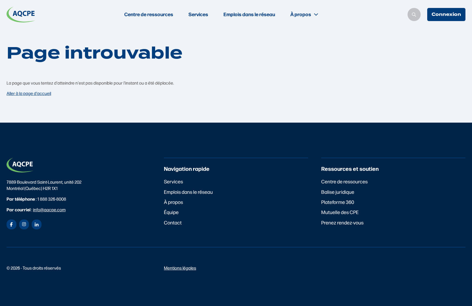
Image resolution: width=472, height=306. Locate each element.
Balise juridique (337, 192)
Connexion (446, 14)
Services (198, 14)
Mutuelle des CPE (340, 212)
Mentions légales (180, 268)
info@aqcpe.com (49, 209)
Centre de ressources (148, 14)
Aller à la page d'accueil (29, 93)
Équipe (171, 212)
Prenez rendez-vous (342, 222)
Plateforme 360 (337, 202)
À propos (173, 202)
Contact (173, 222)
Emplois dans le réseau (249, 14)
